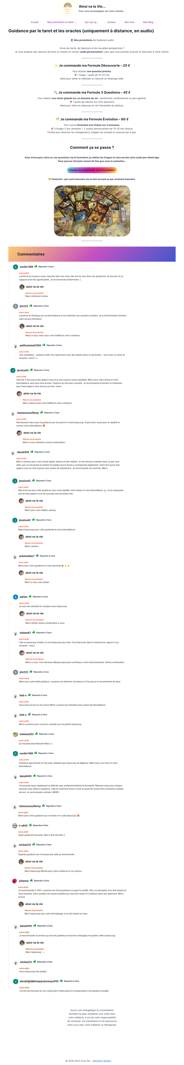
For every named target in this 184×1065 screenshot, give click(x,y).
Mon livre (129, 22)
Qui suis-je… (91, 22)
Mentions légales (102, 1060)
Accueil (35, 22)
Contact (111, 22)
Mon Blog (148, 22)
